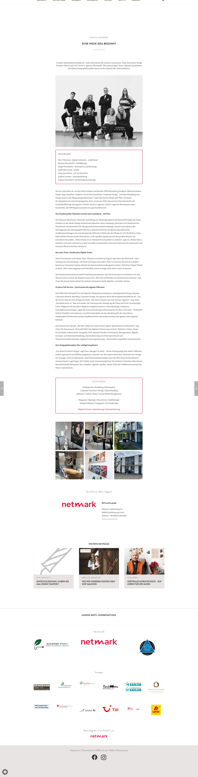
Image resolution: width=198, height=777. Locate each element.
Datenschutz (88, 750)
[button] (5, 772)
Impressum (75, 750)
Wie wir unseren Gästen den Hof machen (98, 583)
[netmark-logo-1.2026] (99, 736)
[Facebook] (94, 757)
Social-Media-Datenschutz (115, 750)
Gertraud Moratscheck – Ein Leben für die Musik (144, 583)
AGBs (98, 750)
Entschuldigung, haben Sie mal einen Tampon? (53, 583)
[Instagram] (103, 757)
